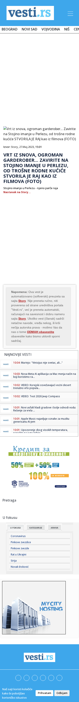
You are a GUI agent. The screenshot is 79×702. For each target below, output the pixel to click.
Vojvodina (51, 29)
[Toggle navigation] (70, 13)
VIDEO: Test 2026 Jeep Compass (40, 396)
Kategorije (35, 528)
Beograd (9, 29)
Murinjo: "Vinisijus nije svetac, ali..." (42, 362)
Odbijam (61, 693)
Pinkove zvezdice (21, 542)
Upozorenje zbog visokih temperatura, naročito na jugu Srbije (40, 431)
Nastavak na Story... (17, 192)
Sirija (14, 560)
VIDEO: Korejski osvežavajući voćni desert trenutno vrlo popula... (42, 386)
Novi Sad (29, 29)
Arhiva (54, 528)
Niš (67, 29)
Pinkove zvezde (20, 548)
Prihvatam (44, 693)
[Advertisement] (39, 78)
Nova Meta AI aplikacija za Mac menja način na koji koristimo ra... (44, 375)
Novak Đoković (20, 567)
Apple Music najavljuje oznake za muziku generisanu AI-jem (41, 420)
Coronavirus (18, 536)
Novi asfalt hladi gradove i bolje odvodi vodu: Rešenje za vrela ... (44, 409)
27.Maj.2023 (26, 147)
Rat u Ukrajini (18, 554)
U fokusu (15, 528)
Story (14, 147)
